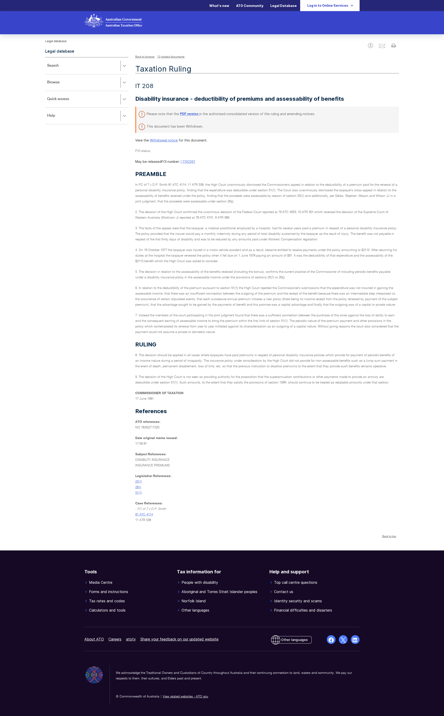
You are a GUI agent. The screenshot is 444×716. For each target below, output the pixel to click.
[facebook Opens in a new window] (331, 639)
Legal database (59, 51)
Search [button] (59, 69)
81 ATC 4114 (144, 514)
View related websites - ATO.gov (185, 696)
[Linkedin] (355, 639)
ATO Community (249, 6)
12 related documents (171, 57)
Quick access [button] (65, 102)
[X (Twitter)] (343, 639)
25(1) (138, 481)
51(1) (138, 492)
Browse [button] (60, 85)
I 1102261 (188, 161)
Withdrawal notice (164, 140)
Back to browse (144, 57)
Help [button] (58, 119)
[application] (86, 90)
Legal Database (283, 6)
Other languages (294, 640)
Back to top (389, 536)
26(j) (138, 487)
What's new (219, 6)
